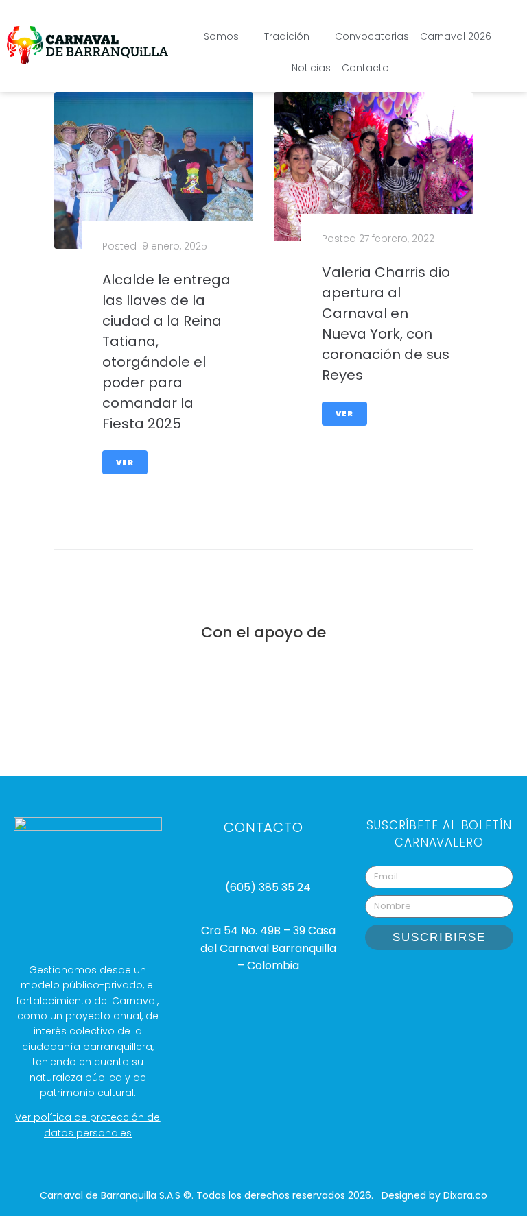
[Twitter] (490, 981)
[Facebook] (456, 981)
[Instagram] (388, 981)
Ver (125, 462)
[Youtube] (422, 981)
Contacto (365, 68)
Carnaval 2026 (455, 36)
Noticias (311, 68)
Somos (221, 36)
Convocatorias (372, 36)
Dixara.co (465, 1195)
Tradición (286, 36)
